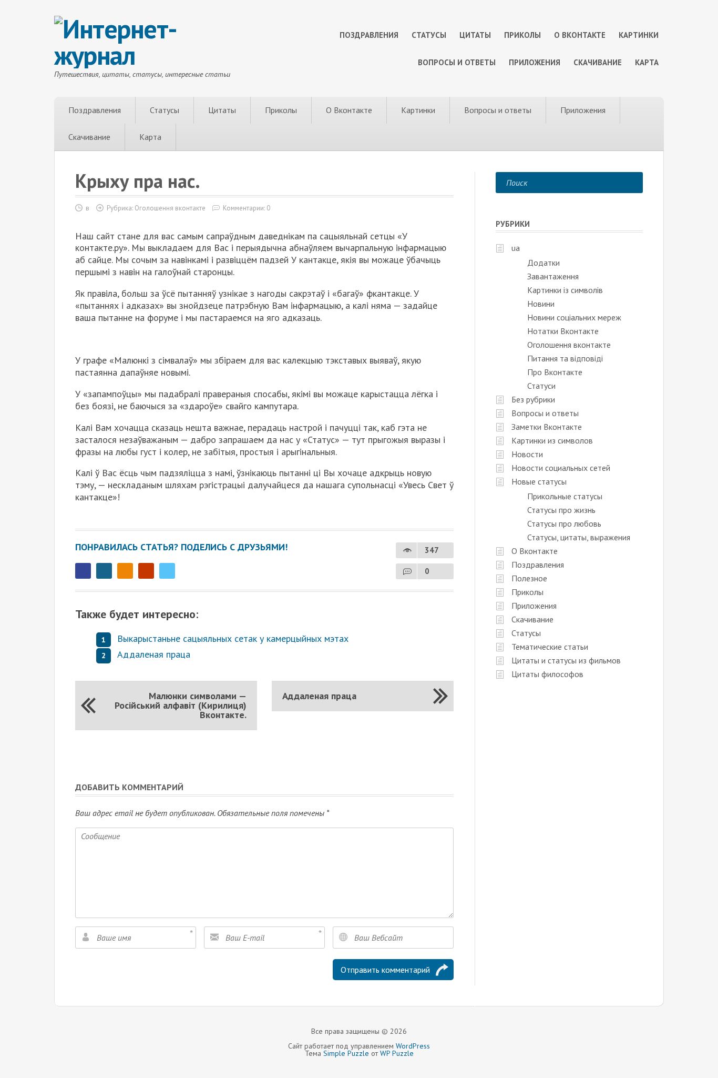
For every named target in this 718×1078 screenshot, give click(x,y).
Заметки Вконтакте (546, 426)
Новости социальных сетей (560, 467)
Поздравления (369, 35)
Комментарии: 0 (246, 208)
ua (515, 248)
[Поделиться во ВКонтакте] (104, 571)
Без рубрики (533, 399)
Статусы (429, 35)
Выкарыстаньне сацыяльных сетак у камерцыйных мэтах (232, 638)
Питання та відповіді (565, 358)
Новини (541, 303)
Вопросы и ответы (457, 62)
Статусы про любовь (564, 523)
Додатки (543, 262)
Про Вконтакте (554, 372)
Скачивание (597, 62)
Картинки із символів (565, 290)
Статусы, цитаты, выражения (578, 537)
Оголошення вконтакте (170, 208)
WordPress (413, 1046)
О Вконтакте (580, 35)
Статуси (541, 385)
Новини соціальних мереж (574, 317)
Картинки (639, 35)
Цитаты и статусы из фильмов (566, 660)
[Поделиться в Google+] (146, 571)
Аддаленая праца (153, 654)
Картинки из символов (552, 440)
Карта (647, 62)
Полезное (529, 578)
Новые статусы (539, 481)
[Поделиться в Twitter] (167, 571)
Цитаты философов (547, 674)
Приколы (522, 35)
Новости (527, 454)
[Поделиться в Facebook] (83, 571)
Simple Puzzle (346, 1053)
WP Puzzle (397, 1053)
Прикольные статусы (564, 496)
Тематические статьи (549, 646)
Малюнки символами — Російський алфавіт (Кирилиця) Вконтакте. (181, 705)
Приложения (534, 62)
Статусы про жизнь (561, 510)
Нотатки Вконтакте (563, 331)
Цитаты (475, 35)
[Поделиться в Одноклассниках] (125, 571)
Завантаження (553, 276)
